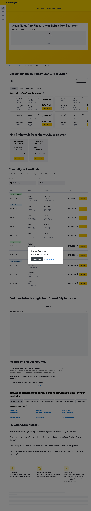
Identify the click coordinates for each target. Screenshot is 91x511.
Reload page (37, 259)
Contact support (49, 259)
